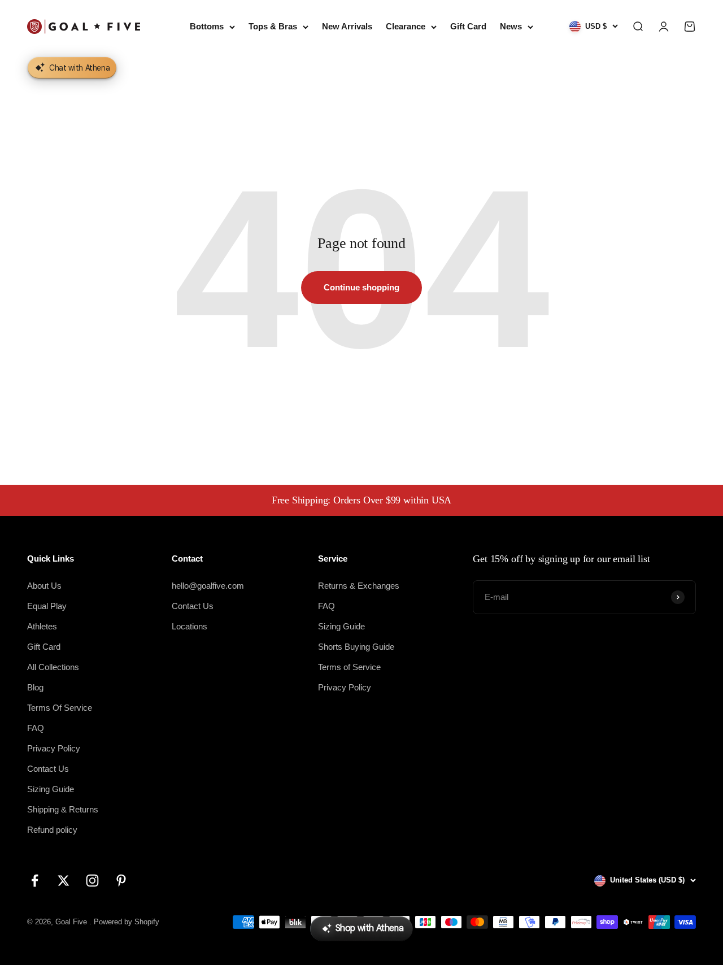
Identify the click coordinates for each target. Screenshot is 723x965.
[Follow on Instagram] (92, 880)
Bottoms (207, 26)
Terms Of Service (59, 707)
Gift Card (468, 26)
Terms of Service (349, 667)
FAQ (35, 728)
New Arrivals (347, 26)
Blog (35, 687)
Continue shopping (361, 287)
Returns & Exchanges (358, 585)
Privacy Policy (53, 748)
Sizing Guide (50, 789)
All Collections (53, 667)
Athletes (42, 626)
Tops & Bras (273, 26)
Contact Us (48, 768)
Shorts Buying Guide (356, 646)
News (511, 26)
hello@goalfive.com (208, 585)
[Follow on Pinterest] (121, 880)
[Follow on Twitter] (63, 880)
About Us (44, 585)
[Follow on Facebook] (34, 880)
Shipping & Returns (62, 809)
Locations (189, 626)
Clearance (405, 26)
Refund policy (52, 829)
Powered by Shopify (126, 922)
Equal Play (47, 606)
